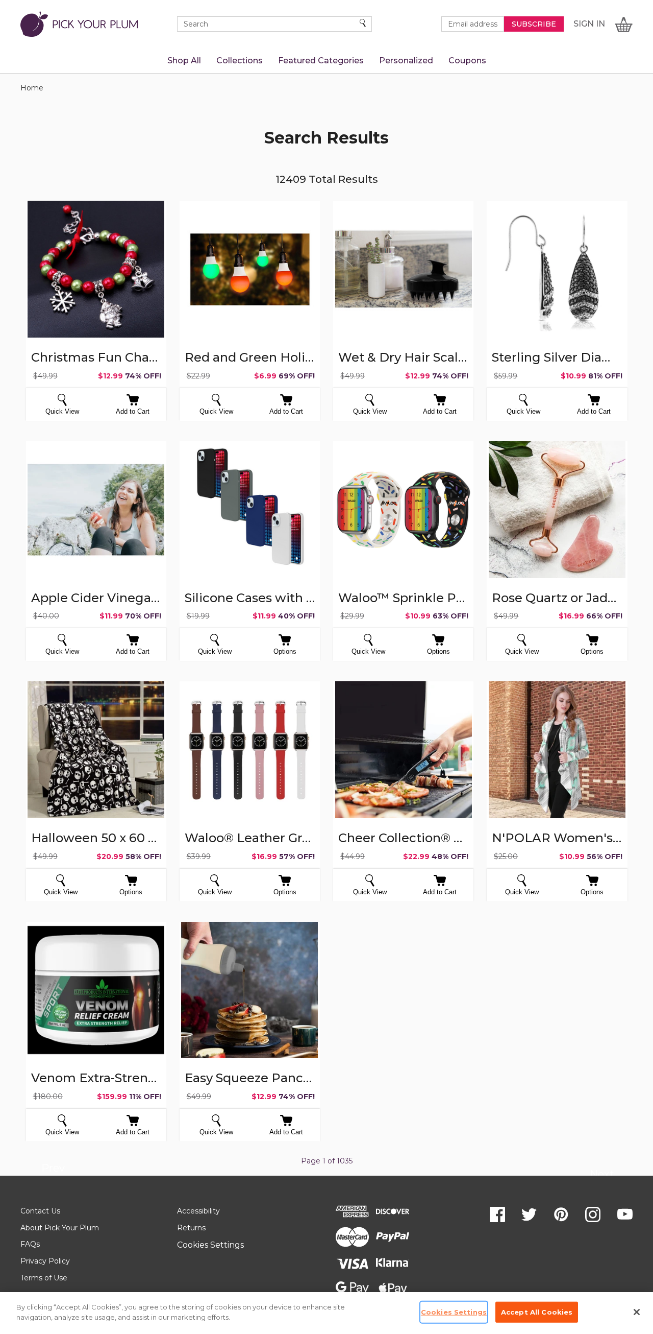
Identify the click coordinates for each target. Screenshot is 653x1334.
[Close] (636, 1312)
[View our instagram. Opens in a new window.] (592, 1214)
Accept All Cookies (536, 1312)
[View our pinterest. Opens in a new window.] (561, 1214)
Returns (191, 1227)
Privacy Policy (45, 1261)
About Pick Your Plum (59, 1227)
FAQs (30, 1244)
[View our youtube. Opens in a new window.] (625, 1214)
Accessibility (198, 1211)
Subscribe (534, 24)
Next (601, 1176)
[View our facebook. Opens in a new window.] (497, 1214)
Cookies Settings (210, 1245)
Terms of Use (43, 1277)
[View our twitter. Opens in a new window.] (529, 1214)
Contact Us (40, 1211)
